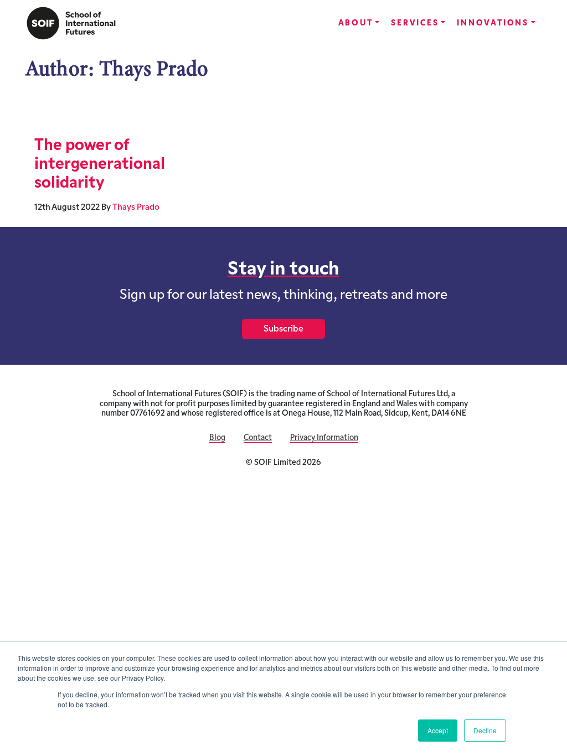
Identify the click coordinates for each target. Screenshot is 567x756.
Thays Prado (135, 208)
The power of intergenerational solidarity (99, 164)
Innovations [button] (493, 23)
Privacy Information (324, 438)
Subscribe (283, 329)
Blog (217, 438)
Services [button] (415, 23)
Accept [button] (437, 730)
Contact (258, 438)
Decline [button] (485, 730)
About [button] (355, 23)
